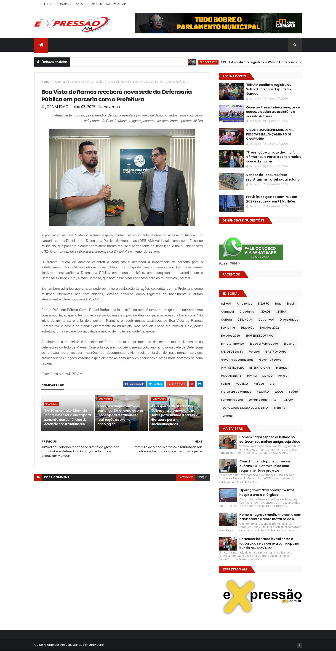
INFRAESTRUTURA (232, 368)
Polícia (225, 384)
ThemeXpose (94, 645)
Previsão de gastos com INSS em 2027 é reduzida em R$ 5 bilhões (271, 199)
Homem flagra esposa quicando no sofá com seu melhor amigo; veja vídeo (269, 439)
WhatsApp (120, 4)
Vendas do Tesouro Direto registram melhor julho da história (272, 177)
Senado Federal (232, 400)
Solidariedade (258, 400)
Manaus (281, 368)
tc (274, 400)
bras (278, 303)
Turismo (227, 416)
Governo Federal (270, 360)
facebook (186, 477)
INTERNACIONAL (259, 368)
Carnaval (227, 311)
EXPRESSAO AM (100, 4)
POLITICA (242, 384)
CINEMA (281, 311)
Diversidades (289, 319)
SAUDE (279, 392)
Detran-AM (266, 319)
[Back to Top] (299, 645)
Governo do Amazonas (237, 360)
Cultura (226, 319)
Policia (282, 376)
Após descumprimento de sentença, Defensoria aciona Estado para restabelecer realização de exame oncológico (120, 415)
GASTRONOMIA (275, 352)
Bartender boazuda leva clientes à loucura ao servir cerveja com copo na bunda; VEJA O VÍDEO (269, 543)
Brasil (291, 303)
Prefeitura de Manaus (236, 392)
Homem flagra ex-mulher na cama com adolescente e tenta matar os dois (270, 516)
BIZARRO (263, 303)
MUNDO (267, 376)
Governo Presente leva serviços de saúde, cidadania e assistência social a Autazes (273, 112)
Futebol (254, 352)
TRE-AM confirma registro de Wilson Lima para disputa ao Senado (261, 62)
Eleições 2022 (269, 328)
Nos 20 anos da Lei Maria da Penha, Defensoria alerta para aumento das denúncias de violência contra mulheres (67, 417)
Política (259, 384)
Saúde (293, 392)
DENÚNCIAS (245, 319)
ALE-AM (226, 303)
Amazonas (58, 82)
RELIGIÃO (263, 392)
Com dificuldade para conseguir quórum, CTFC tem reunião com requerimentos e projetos (264, 466)
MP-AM (252, 376)
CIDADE (265, 311)
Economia (228, 328)
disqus (202, 477)
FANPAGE (80, 4)
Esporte (289, 344)
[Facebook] (294, 4)
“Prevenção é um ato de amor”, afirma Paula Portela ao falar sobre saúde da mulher (273, 157)
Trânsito (279, 408)
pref (272, 384)
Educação (247, 328)
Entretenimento (232, 344)
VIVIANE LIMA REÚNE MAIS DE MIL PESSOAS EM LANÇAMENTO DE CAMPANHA (270, 134)
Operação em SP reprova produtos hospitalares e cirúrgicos (266, 492)
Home (45, 82)
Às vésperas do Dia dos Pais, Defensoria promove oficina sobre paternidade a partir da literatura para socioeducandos (174, 415)
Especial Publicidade (264, 344)
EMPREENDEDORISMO (259, 336)
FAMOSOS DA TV (232, 352)
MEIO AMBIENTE (231, 376)
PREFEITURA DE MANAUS (55, 4)
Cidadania (247, 311)
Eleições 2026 (195, 62)
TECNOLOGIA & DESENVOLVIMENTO (244, 408)
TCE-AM (287, 400)
